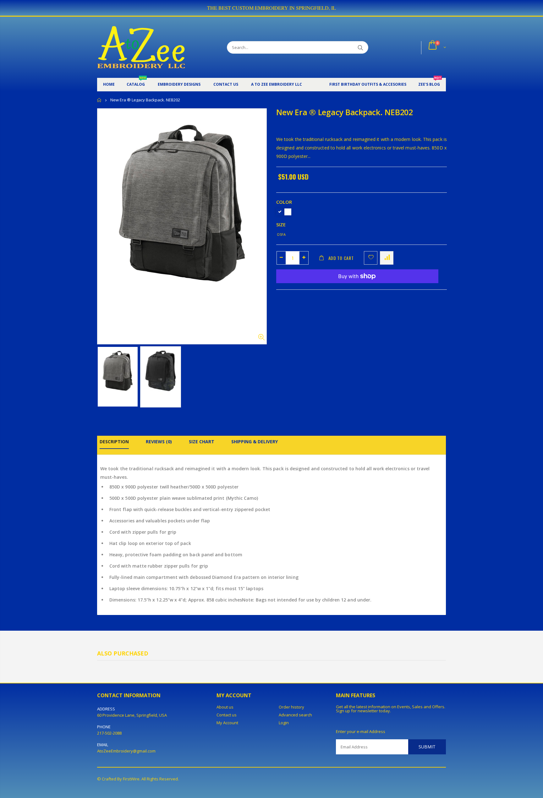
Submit (427, 747)
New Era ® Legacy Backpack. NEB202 (344, 112)
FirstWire (131, 779)
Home (99, 100)
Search (360, 47)
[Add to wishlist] (370, 258)
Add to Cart (341, 258)
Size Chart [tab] (201, 442)
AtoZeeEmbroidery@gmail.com (126, 751)
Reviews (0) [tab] (159, 442)
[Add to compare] (386, 258)
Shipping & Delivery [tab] (254, 442)
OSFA (281, 234)
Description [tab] (114, 442)
